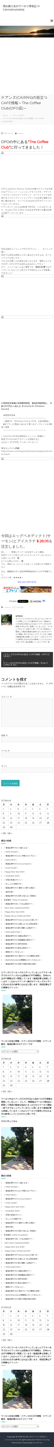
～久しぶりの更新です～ (13, 884)
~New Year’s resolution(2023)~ (17, 908)
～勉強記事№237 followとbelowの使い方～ (21, 920)
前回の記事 (40, 267)
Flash (45, 1440)
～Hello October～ (11, 852)
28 (48, 822)
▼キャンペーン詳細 (10, 448)
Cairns (7, 607)
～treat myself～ (11, 868)
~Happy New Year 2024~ (14, 872)
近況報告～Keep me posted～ (16, 900)
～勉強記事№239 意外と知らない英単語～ (20, 896)
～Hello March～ (11, 860)
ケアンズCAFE (18, 115)
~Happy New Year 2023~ (14, 912)
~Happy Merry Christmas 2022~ (17, 916)
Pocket (13, 601)
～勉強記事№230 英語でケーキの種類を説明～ (22, 956)
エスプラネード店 (37, 210)
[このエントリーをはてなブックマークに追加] (44, 601)
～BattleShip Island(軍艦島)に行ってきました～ (23, 960)
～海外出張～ (11, 892)
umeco (20, 133)
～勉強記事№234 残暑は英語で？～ (18, 936)
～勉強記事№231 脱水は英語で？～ (18, 948)
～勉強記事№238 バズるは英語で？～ (19, 904)
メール (5, 750)
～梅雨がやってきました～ (14, 952)
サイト (4, 766)
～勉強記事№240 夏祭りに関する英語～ (20, 888)
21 (48, 818)
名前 (4, 735)
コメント (6, 696)
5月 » (10, 833)
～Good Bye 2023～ (12, 876)
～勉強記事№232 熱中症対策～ (16, 944)
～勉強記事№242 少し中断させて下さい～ (20, 856)
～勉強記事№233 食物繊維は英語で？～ (19, 940)
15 (4, 818)
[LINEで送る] (35, 601)
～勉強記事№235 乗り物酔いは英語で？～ (20, 928)
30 (11, 827)
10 (19, 813)
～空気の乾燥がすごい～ (13, 880)
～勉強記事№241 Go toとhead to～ (18, 864)
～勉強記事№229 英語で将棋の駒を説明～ (20, 964)
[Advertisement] (27, 66)
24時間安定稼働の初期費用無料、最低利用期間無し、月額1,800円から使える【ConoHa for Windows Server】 (26, 406)
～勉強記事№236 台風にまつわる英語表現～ (21, 924)
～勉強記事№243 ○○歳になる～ (16, 848)
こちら (14, 1121)
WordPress (37, 1443)
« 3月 (3, 833)
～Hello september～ (13, 932)
